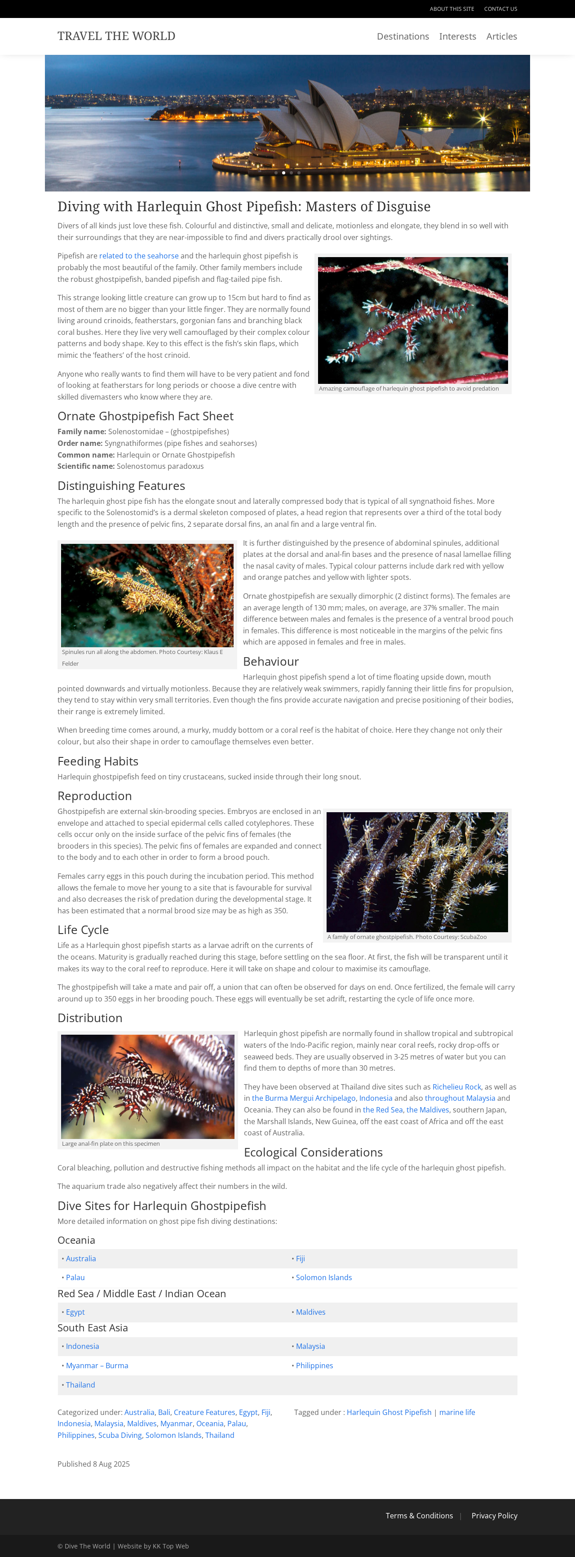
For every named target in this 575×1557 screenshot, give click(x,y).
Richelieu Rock (457, 1087)
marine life (457, 1412)
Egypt (75, 1312)
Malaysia (310, 1346)
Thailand (80, 1385)
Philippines (314, 1365)
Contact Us (501, 9)
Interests (458, 37)
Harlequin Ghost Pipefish (389, 1412)
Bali (164, 1412)
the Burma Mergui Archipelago (304, 1098)
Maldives (311, 1312)
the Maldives (428, 1110)
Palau (75, 1277)
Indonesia (376, 1098)
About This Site (452, 9)
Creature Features (204, 1412)
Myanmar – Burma (97, 1365)
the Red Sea (383, 1110)
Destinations (403, 37)
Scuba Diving (120, 1435)
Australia (81, 1258)
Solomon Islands (324, 1277)
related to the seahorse (139, 256)
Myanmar (176, 1423)
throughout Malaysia (460, 1098)
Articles (502, 37)
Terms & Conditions (419, 1516)
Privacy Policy (495, 1516)
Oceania (210, 1423)
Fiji (300, 1258)
